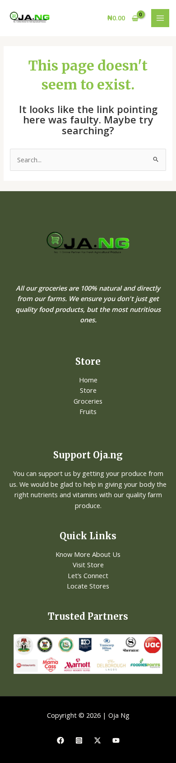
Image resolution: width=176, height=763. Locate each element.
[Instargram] (79, 740)
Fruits (88, 411)
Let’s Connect (88, 575)
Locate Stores (88, 585)
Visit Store (88, 564)
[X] (97, 740)
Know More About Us (88, 554)
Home (88, 379)
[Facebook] (60, 740)
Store (88, 390)
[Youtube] (116, 740)
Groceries (88, 400)
